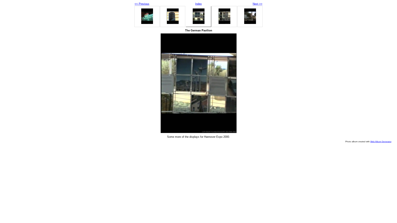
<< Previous (142, 3)
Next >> (257, 3)
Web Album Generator (380, 141)
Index (198, 3)
